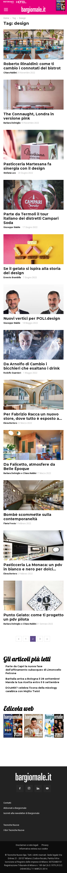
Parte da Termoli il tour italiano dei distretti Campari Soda (31, 218)
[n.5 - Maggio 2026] (54, 726)
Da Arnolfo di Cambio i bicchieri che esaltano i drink (31, 366)
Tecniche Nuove (11, 825)
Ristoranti (8, 2)
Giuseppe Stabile (11, 227)
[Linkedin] (38, 788)
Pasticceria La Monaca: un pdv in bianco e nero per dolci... (32, 567)
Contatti (7, 803)
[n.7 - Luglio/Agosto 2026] (12, 726)
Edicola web (18, 708)
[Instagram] (29, 788)
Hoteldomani (21, 2)
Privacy (45, 845)
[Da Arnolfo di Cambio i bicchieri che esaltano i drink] (33, 345)
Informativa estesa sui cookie (33, 849)
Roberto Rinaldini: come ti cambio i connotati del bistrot (32, 66)
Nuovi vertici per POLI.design (31, 318)
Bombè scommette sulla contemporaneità (27, 516)
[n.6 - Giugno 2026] (33, 726)
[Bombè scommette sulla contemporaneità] (33, 495)
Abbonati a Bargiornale (14, 808)
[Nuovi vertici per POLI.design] (33, 299)
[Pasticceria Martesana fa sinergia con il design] (33, 145)
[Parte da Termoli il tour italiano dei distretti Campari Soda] (33, 194)
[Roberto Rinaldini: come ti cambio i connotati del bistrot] (33, 44)
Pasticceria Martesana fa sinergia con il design (27, 166)
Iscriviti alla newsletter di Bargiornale (21, 813)
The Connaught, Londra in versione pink (28, 116)
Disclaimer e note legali (27, 845)
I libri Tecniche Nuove (13, 830)
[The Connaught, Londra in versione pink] (33, 95)
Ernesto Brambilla (12, 277)
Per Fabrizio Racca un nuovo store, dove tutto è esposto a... (32, 416)
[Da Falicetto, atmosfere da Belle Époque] (33, 445)
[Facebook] (19, 788)
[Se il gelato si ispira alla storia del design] (33, 249)
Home (6, 18)
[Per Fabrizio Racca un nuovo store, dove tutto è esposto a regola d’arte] (33, 395)
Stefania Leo (9, 173)
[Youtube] (47, 788)
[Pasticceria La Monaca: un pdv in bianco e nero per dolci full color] (33, 545)
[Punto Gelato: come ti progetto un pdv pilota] (33, 596)
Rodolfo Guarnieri (12, 373)
